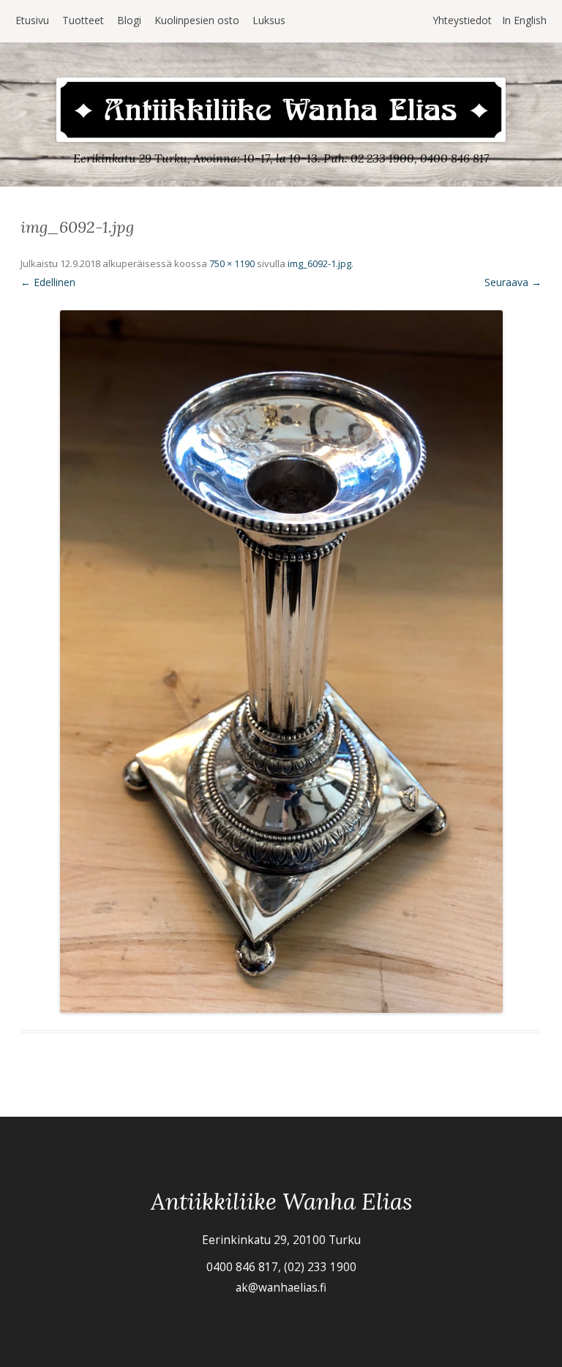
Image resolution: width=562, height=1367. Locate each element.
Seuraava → (513, 282)
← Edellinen (47, 282)
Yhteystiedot (462, 20)
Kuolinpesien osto (196, 20)
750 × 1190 (232, 263)
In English (524, 20)
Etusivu (32, 20)
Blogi (129, 20)
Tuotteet (83, 20)
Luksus (268, 20)
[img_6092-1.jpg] (281, 661)
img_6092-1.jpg (319, 263)
